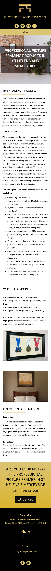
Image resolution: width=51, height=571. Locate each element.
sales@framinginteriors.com (26, 551)
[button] (25, 499)
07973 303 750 (27, 536)
